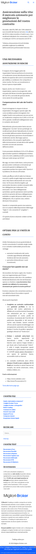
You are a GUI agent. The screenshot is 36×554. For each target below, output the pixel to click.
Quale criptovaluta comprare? (13, 401)
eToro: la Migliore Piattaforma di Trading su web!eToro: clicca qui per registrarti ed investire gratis (18, 548)
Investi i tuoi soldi (9, 412)
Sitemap (6, 439)
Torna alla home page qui (11, 385)
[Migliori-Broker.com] (9, 2)
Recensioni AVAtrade (10, 458)
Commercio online (9, 409)
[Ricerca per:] (17, 433)
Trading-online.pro (18, 539)
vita (27, 32)
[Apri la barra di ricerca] (28, 2)
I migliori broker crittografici (12, 405)
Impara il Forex (8, 414)
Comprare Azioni (8, 416)
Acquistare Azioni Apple (11, 418)
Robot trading (7, 407)
